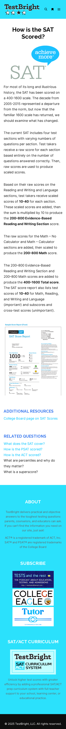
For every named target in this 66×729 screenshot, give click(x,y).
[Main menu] (59, 9)
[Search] (46, 9)
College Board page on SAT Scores (31, 418)
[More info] (52, 9)
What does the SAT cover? (24, 444)
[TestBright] (22, 9)
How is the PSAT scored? (23, 449)
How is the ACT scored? (22, 455)
